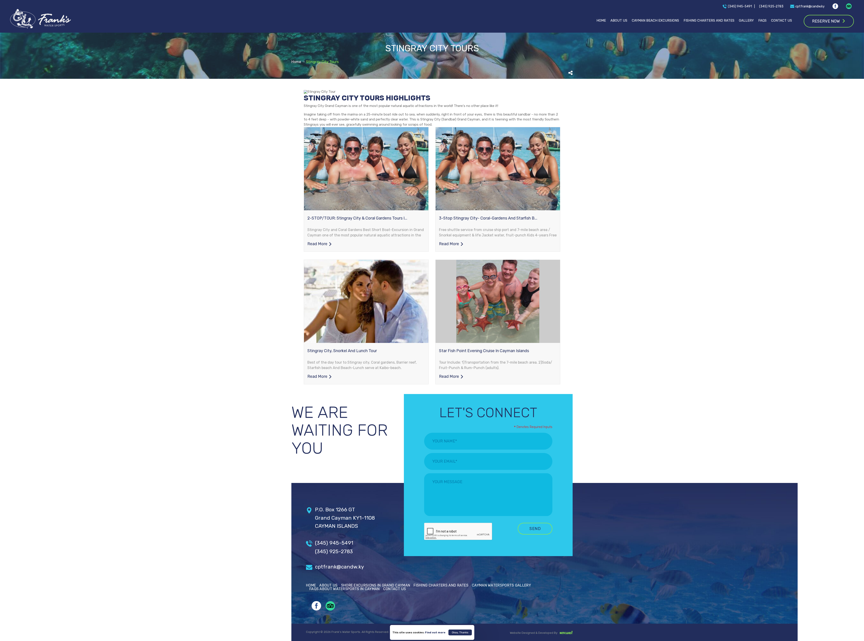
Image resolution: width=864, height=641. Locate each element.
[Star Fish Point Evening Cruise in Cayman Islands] (498, 301)
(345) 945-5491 (334, 543)
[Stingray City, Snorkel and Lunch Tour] (366, 301)
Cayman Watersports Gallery (501, 585)
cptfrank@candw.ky (339, 566)
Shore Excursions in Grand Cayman (375, 585)
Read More (317, 243)
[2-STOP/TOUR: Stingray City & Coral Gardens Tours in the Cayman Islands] (366, 168)
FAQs (762, 20)
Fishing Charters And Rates (709, 20)
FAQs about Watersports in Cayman (344, 589)
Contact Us (781, 20)
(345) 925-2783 (334, 551)
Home (601, 20)
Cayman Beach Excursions (655, 20)
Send (535, 528)
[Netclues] (566, 632)
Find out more (435, 632)
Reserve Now (826, 21)
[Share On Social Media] (570, 73)
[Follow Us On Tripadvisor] (849, 6)
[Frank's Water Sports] (40, 19)
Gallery (746, 20)
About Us (618, 20)
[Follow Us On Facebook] (835, 7)
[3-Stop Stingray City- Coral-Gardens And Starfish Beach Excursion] (498, 168)
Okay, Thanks (460, 632)
